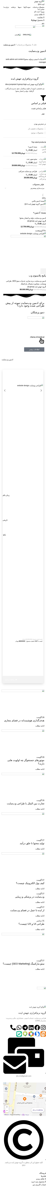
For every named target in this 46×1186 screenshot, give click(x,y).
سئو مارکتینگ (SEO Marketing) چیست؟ (23, 963)
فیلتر (43, 114)
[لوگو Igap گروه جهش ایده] (25, 1034)
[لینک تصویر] (37, 1007)
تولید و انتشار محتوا (27, 218)
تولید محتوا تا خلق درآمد (32, 843)
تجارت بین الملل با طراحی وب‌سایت (25, 803)
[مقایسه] (31, 208)
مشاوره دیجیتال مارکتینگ (30, 284)
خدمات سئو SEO (18, 281)
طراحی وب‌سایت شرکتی (28, 171)
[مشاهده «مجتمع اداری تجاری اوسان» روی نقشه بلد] (24, 1099)
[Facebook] (37, 1027)
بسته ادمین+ (32, 147)
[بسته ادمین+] (42, 150)
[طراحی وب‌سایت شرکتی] (42, 175)
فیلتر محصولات (38, 184)
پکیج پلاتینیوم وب (37, 275)
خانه (35, 45)
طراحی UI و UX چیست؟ (31, 923)
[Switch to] (27, 35)
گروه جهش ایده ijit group (36, 221)
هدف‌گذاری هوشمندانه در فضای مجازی (24, 720)
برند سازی (30, 281)
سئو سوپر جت (32, 159)
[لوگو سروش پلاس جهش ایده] (37, 1034)
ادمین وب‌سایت (40, 218)
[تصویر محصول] (35, 204)
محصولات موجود (37, 133)
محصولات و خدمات (24, 45)
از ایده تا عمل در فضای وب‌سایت (27, 910)
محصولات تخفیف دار (35, 129)
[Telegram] (25, 1027)
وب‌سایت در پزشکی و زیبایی (29, 896)
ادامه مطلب (39, 726)
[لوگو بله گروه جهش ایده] (19, 1034)
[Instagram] (43, 1027)
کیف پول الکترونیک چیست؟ (30, 883)
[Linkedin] (31, 1027)
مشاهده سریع (37, 208)
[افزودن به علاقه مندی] (25, 208)
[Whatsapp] (19, 1027)
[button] (43, 208)
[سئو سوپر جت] (42, 162)
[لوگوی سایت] (38, 3)
